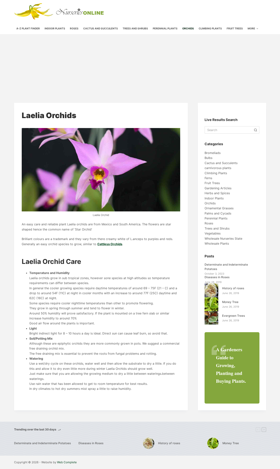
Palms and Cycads (218, 213)
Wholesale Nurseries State (223, 238)
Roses (209, 223)
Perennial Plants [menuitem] (165, 28)
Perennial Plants (216, 218)
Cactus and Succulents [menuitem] (100, 28)
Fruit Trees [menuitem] (235, 28)
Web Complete (67, 462)
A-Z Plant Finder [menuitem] (28, 28)
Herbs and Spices (217, 193)
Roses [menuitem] (74, 28)
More (251, 28)
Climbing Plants (216, 173)
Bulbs (208, 158)
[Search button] (255, 130)
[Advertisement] (140, 62)
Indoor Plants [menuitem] (55, 28)
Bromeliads (213, 153)
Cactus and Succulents (221, 163)
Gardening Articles (218, 188)
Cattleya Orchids (109, 244)
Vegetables (213, 233)
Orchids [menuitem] (188, 28)
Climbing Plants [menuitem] (210, 28)
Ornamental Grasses (219, 208)
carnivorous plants (218, 168)
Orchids (210, 203)
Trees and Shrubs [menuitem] (135, 28)
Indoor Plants (214, 198)
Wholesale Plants (217, 243)
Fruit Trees (212, 183)
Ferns (208, 178)
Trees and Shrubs (217, 228)
